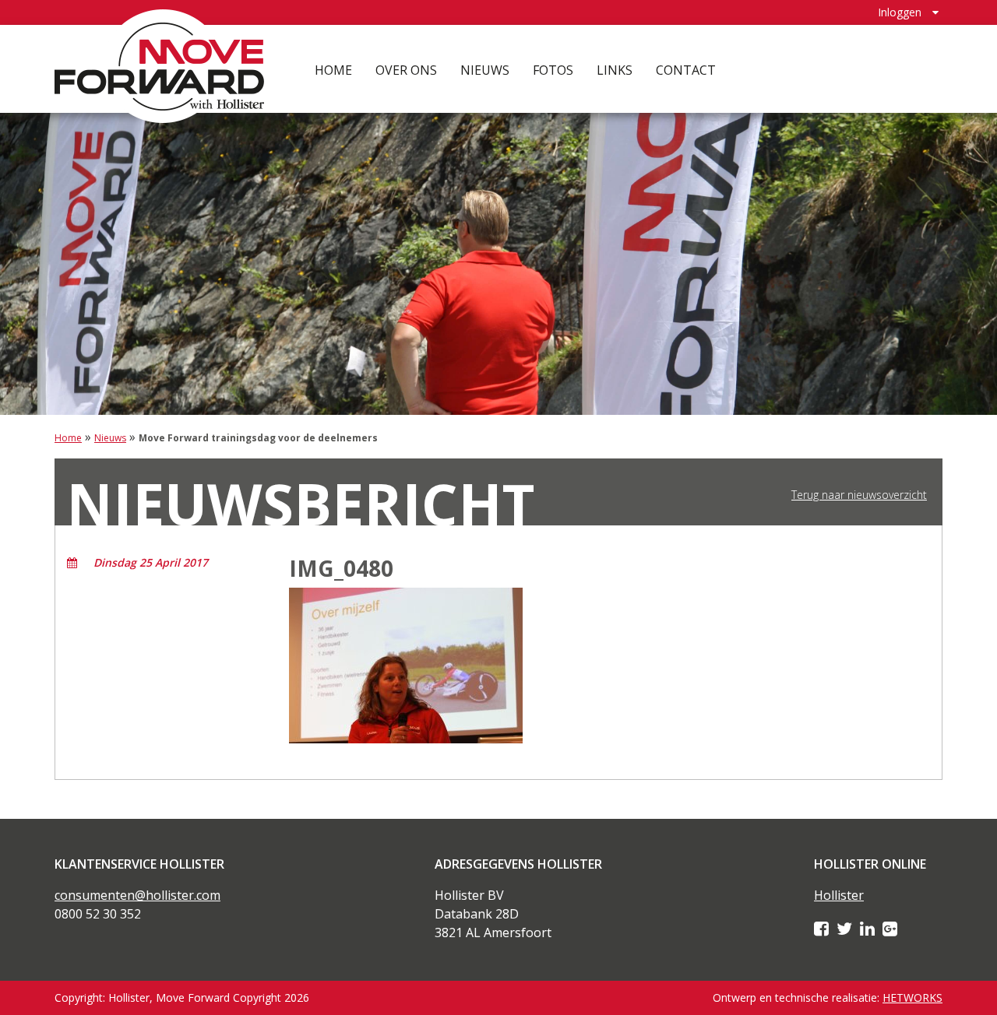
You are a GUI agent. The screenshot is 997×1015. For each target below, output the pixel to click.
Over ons (406, 70)
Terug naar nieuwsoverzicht (859, 495)
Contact (686, 70)
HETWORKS (912, 997)
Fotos (553, 70)
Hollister (839, 895)
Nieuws (484, 70)
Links (614, 70)
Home (333, 70)
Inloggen (899, 12)
